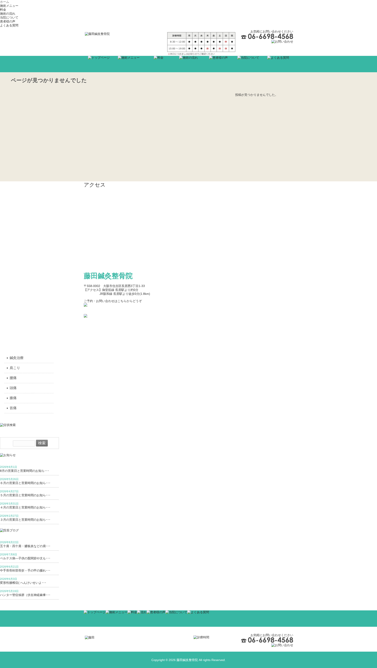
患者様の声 (7, 21)
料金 (3, 9)
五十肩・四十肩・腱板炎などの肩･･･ (25, 546)
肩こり (15, 368)
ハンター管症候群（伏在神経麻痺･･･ (25, 595)
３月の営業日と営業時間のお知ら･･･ (25, 519)
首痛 (13, 408)
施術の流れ (7, 13)
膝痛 (13, 398)
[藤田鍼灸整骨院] (97, 34)
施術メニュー (9, 5)
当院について (9, 17)
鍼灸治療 (17, 358)
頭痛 (13, 388)
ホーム (4, 1)
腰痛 (13, 378)
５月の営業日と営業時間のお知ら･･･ (25, 495)
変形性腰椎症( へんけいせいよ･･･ (23, 582)
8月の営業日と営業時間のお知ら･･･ (24, 470)
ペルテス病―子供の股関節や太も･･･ (25, 558)
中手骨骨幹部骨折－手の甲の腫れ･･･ (25, 570)
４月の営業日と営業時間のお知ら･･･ (25, 507)
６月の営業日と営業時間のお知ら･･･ (25, 483)
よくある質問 (9, 25)
